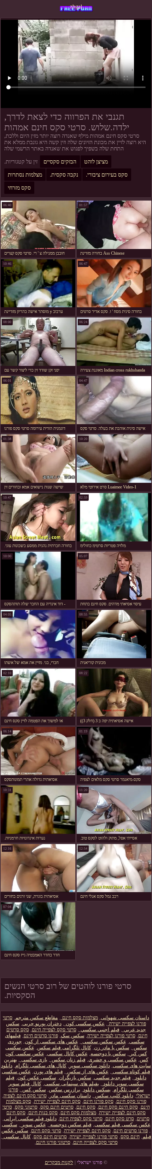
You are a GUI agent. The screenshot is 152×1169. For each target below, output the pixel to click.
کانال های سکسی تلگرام (40, 1065)
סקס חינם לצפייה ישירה (57, 1101)
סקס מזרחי (19, 188)
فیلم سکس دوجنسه (70, 1124)
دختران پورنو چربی (42, 1023)
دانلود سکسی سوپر (89, 1065)
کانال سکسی (16, 1136)
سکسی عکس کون (36, 1077)
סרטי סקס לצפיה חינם (81, 1118)
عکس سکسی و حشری (112, 1059)
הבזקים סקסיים (59, 162)
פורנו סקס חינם (131, 1101)
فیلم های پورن (48, 1071)
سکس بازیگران (75, 1077)
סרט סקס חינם (119, 1118)
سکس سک (72, 1035)
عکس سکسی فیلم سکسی (122, 1124)
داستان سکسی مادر (70, 1095)
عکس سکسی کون (84, 1023)
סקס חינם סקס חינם (118, 1107)
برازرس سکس (64, 1089)
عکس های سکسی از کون (51, 1041)
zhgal (76, 7)
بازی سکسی (33, 1059)
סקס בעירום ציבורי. (107, 175)
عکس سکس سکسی (103, 1041)
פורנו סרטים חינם (41, 1035)
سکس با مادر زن (111, 1047)
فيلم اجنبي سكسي (99, 1029)
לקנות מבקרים (59, 1162)
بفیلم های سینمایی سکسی (71, 1083)
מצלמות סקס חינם (79, 1017)
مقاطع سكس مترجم (36, 1017)
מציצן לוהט (96, 162)
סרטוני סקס (26, 1107)
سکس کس (33, 1089)
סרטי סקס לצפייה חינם (54, 1029)
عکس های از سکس (87, 1071)
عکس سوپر (33, 1124)
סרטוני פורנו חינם (53, 1142)
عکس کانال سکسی (67, 1053)
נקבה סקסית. (64, 175)
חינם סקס (130, 1136)
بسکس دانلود (97, 1089)
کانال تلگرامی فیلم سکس (64, 1047)
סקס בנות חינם (43, 1112)
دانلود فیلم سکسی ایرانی (30, 1118)
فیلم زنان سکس (68, 1059)
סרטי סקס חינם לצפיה (25, 1095)
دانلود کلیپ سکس (113, 1095)
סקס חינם (85, 1107)
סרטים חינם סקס (57, 1107)
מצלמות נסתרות (25, 175)
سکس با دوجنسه (108, 1053)
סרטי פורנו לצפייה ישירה (111, 1035)
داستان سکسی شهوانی (125, 1017)
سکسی (9, 1124)
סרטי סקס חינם (46, 1130)
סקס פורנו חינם (98, 1101)
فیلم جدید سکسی (112, 1077)
